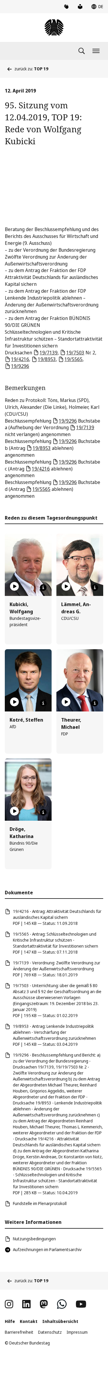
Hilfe (10, 1321)
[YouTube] (81, 1304)
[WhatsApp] (62, 1304)
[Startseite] (54, 27)
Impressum (77, 1332)
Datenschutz (50, 1332)
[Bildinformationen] (43, 587)
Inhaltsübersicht (60, 1321)
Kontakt (29, 1321)
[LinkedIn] (26, 1304)
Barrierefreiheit (19, 1332)
